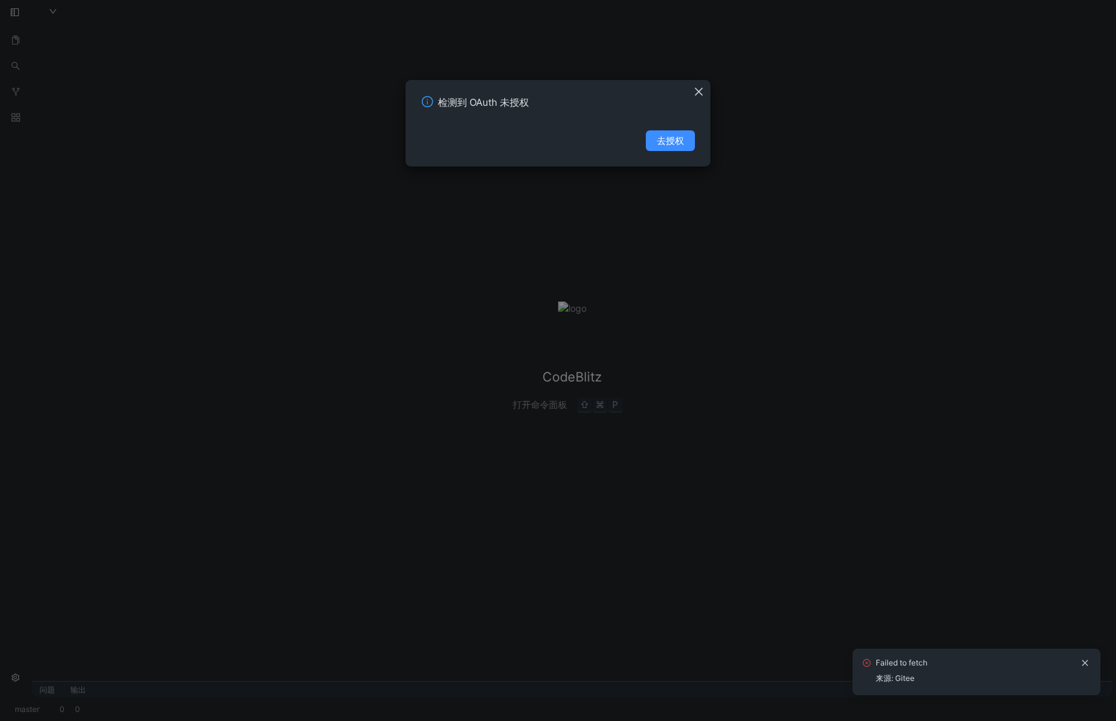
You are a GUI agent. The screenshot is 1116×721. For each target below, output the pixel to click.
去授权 (670, 140)
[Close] (702, 88)
